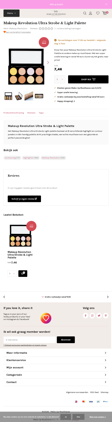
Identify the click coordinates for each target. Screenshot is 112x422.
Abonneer (66, 339)
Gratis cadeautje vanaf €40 (58, 297)
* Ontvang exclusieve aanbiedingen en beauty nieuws (25, 345)
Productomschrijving (14, 113)
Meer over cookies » (98, 417)
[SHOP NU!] (22, 273)
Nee (78, 417)
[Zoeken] (84, 13)
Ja (66, 417)
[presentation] (45, 62)
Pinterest (105, 315)
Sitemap (104, 392)
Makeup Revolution (18, 28)
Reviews (31, 113)
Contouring (12, 158)
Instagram (92, 315)
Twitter (99, 315)
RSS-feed (94, 392)
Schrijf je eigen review (23, 199)
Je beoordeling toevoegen (69, 28)
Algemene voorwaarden (77, 392)
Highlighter (30, 158)
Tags (41, 113)
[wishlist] (97, 13)
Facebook (85, 315)
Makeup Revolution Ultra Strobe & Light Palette (20, 255)
